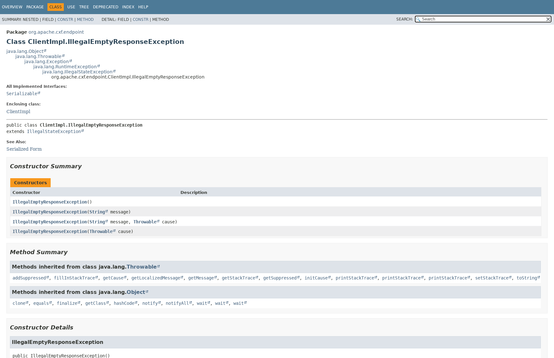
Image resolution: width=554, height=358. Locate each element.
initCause (316, 277)
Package (35, 7)
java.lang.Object (24, 51)
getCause (113, 277)
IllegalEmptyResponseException (50, 201)
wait (202, 303)
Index (128, 7)
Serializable (21, 93)
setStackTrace (491, 277)
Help (143, 7)
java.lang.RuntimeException (65, 66)
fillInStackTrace (74, 277)
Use (71, 7)
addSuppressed (29, 277)
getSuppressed (280, 277)
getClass (95, 303)
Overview (12, 7)
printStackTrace (355, 277)
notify (150, 303)
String (97, 211)
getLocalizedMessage (155, 277)
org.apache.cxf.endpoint (56, 32)
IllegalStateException (54, 131)
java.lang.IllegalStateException (77, 71)
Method (85, 19)
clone (19, 303)
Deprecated (105, 7)
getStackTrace (238, 277)
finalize (67, 303)
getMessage (201, 277)
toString (526, 277)
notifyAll (177, 303)
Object (136, 292)
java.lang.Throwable (38, 56)
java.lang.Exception (46, 61)
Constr (65, 19)
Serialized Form (24, 149)
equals (41, 303)
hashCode (124, 303)
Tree (84, 7)
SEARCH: (404, 19)
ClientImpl (18, 111)
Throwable (144, 221)
